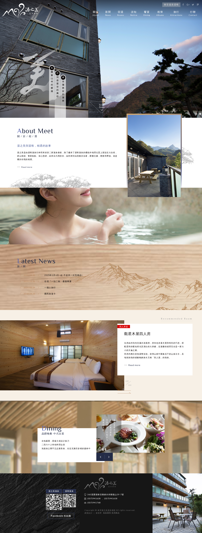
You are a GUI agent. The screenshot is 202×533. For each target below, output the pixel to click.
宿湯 (120, 13)
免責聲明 (107, 513)
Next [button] (109, 457)
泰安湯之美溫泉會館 (20, 10)
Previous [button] (100, 457)
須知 (133, 13)
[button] (124, 391)
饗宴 (146, 13)
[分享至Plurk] (198, 5)
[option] (101, 59)
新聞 (108, 13)
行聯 (193, 13)
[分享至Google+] (188, 5)
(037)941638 (94, 498)
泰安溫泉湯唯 (171, 4)
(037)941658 (110, 498)
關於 (95, 13)
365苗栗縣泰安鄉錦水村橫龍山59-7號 (105, 494)
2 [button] (200, 114)
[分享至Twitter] (193, 5)
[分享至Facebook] (183, 5)
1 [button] (196, 114)
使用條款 (116, 513)
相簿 (160, 13)
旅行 (176, 13)
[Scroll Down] (101, 107)
